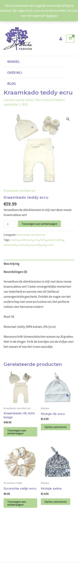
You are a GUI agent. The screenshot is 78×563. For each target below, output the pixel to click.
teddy (37, 245)
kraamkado (10, 245)
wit (44, 245)
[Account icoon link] (60, 38)
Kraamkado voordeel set (20, 191)
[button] (68, 119)
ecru (36, 240)
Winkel (13, 61)
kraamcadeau (55, 240)
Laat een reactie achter (19, 100)
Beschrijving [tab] (11, 264)
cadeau (15, 240)
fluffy (43, 240)
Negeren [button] (51, 16)
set (31, 245)
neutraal (23, 245)
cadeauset (26, 240)
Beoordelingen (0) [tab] (15, 272)
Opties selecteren (55, 427)
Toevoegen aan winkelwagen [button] (16, 432)
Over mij (14, 72)
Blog (11, 83)
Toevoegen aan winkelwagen (39, 224)
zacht (50, 245)
